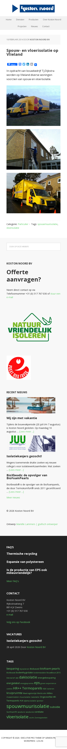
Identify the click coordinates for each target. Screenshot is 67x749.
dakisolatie (28, 677)
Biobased (34, 668)
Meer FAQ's (13, 581)
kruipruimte (14, 693)
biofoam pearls (50, 668)
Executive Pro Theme (31, 737)
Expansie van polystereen (25, 562)
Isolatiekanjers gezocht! (24, 456)
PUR (21, 701)
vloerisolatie (13, 227)
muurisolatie (25, 697)
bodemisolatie (40, 673)
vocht (31, 718)
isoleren (50, 689)
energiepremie (27, 683)
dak (17, 678)
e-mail (10, 614)
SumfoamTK (12, 712)
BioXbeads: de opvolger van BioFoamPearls (27, 476)
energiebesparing (46, 677)
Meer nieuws (13, 497)
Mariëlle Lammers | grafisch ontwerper (37, 524)
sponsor (40, 701)
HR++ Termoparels (27, 688)
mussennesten (13, 697)
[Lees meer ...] (26, 431)
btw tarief (11, 678)
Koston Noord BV (33, 8)
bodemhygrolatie (24, 672)
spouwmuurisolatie (48, 224)
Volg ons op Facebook (18, 622)
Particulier (23, 224)
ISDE (45, 689)
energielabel (13, 683)
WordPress (29, 741)
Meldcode (41, 693)
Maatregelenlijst (30, 693)
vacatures (30, 712)
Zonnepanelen (40, 718)
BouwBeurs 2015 (53, 673)
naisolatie (35, 697)
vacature (21, 712)
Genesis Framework (55, 737)
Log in (40, 741)
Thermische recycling (22, 554)
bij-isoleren (24, 669)
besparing (13, 668)
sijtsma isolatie (30, 701)
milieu (50, 693)
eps (37, 682)
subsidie (55, 707)
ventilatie (39, 711)
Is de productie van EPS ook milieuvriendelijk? (27, 571)
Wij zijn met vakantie (22, 418)
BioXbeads (11, 673)
